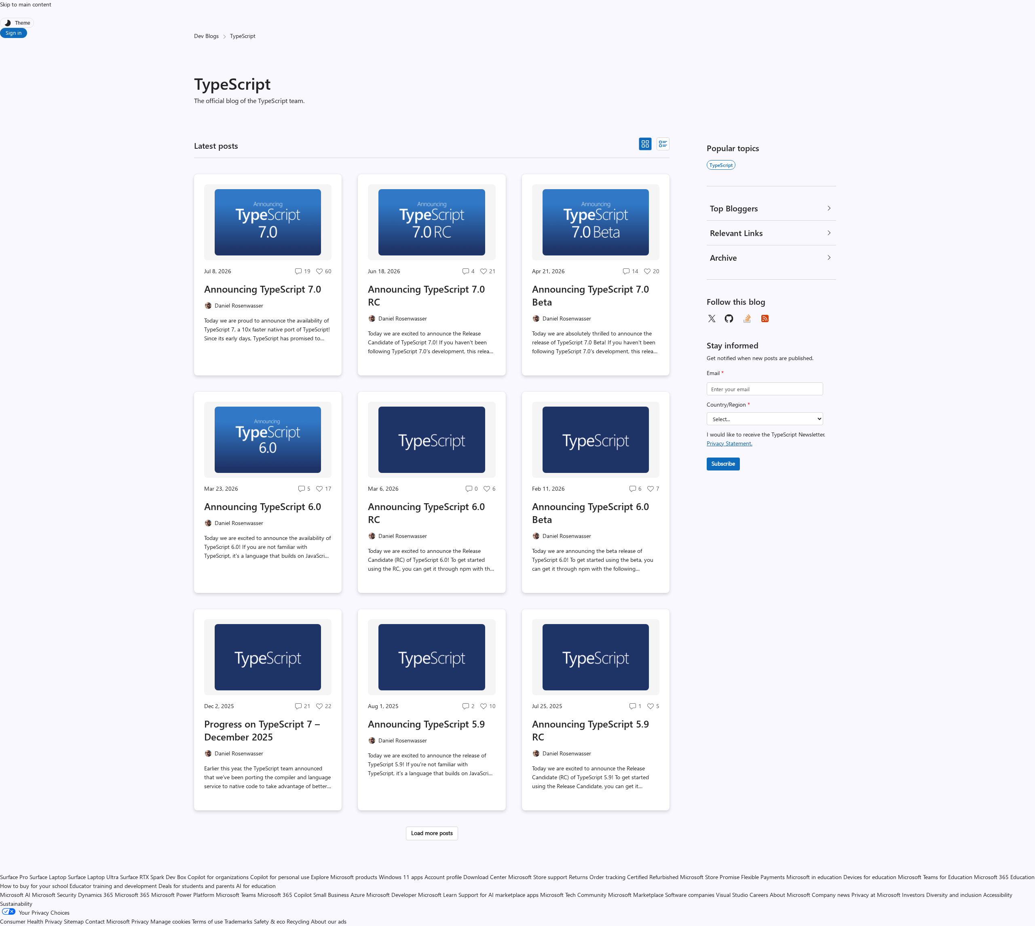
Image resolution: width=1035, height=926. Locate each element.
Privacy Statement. (729, 443)
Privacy (140, 921)
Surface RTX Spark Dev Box (153, 877)
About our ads (328, 921)
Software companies (689, 895)
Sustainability (16, 903)
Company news (831, 895)
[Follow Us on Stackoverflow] (747, 318)
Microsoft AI (15, 895)
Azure (358, 895)
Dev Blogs (206, 36)
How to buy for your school (34, 886)
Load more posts (432, 833)
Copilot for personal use (279, 877)
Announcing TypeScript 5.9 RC (590, 730)
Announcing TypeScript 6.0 (262, 506)
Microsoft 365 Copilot (285, 895)
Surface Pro (14, 877)
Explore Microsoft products (344, 877)
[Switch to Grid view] (645, 143)
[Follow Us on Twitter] (711, 318)
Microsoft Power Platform (182, 895)
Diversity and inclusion (954, 895)
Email (715, 373)
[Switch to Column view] (663, 143)
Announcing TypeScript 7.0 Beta (590, 295)
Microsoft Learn (437, 895)
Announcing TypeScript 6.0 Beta (590, 512)
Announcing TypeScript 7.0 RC (426, 295)
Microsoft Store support (537, 877)
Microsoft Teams (236, 895)
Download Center (485, 877)
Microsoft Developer (391, 895)
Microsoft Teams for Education (935, 877)
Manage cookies (170, 921)
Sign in (13, 32)
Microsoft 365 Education (1004, 877)
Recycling (298, 921)
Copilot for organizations (218, 877)
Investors (913, 895)
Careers (759, 895)
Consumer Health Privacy (31, 921)
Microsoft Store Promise (709, 877)
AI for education (256, 886)
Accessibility (997, 895)
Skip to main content (25, 4)
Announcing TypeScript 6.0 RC (426, 512)
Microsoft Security (54, 895)
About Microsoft (790, 895)
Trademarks (238, 921)
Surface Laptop (48, 877)
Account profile (443, 877)
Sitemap (74, 921)
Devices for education (869, 877)
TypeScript (721, 165)
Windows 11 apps (401, 877)
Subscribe (723, 463)
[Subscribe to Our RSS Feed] (765, 318)
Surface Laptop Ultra (93, 877)
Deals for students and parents (196, 886)
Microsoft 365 (132, 895)
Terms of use (207, 921)
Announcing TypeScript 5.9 (426, 723)
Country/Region (728, 404)
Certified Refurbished (652, 877)
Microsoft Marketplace (635, 895)
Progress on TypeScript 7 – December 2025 (262, 730)
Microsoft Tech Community (573, 895)
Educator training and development (113, 886)
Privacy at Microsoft (875, 895)
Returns (578, 877)
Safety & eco (269, 921)
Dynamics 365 (95, 895)
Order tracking (607, 877)
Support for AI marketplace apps (498, 895)
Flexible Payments (763, 877)
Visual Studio (732, 895)
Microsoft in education (814, 877)
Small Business (331, 895)
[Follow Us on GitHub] (729, 318)
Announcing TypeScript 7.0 (262, 288)
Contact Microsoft (107, 921)
